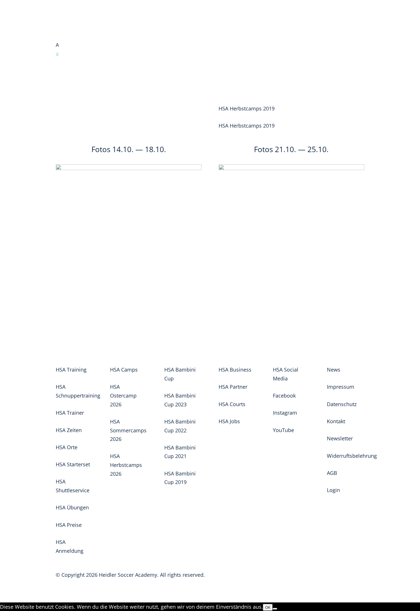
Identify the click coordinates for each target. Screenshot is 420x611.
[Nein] (275, 609)
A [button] (57, 44)
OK (267, 607)
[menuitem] (210, 53)
